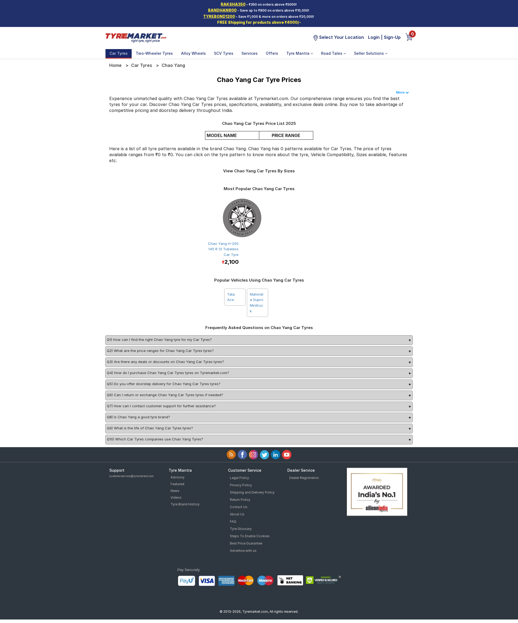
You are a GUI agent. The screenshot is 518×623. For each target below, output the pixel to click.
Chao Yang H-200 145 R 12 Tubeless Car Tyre (223, 249)
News (175, 491)
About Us (237, 514)
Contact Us (238, 507)
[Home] (135, 37)
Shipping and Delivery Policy (252, 492)
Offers (272, 53)
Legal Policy (239, 478)
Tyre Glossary (241, 529)
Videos (176, 497)
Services (249, 53)
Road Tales (332, 53)
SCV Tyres (223, 53)
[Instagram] (253, 454)
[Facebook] (242, 454)
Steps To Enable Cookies (250, 536)
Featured (177, 484)
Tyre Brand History (185, 504)
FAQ (233, 521)
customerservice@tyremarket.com (131, 476)
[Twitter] (264, 454)
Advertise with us (243, 551)
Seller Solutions (369, 53)
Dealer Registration (304, 478)
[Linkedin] (275, 454)
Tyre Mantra (298, 53)
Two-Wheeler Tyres (154, 53)
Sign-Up (392, 37)
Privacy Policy (241, 485)
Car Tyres (119, 53)
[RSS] (231, 454)
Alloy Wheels (193, 53)
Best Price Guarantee (246, 543)
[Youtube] (286, 454)
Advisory (178, 477)
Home (115, 65)
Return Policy (240, 500)
